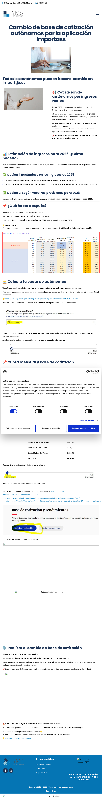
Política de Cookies (43, 765)
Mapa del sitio (41, 773)
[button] (97, 14)
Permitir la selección (51, 428)
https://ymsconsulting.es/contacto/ (18, 738)
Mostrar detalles (87, 420)
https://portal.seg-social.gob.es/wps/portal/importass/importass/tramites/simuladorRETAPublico (42, 299)
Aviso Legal (40, 769)
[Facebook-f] (5, 770)
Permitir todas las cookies (83, 428)
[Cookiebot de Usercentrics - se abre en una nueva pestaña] (88, 372)
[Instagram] (11, 770)
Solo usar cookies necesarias (18, 428)
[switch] (38, 411)
